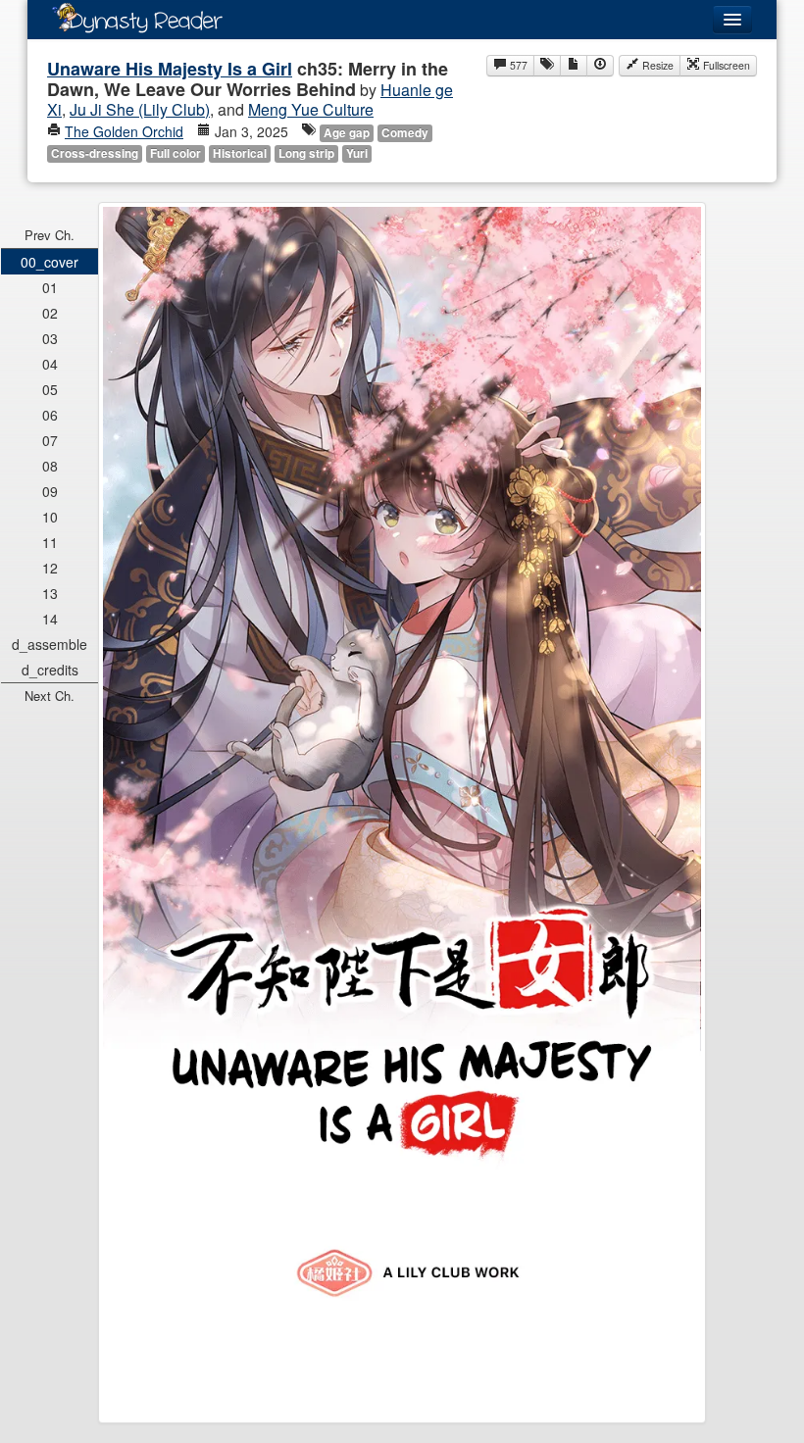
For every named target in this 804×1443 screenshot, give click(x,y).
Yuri (357, 153)
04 (50, 363)
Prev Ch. (50, 234)
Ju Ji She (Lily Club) (140, 109)
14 (50, 618)
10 (50, 516)
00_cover (49, 262)
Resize (656, 65)
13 (50, 593)
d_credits (50, 669)
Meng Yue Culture (311, 109)
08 (50, 465)
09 (50, 491)
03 (50, 338)
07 (50, 440)
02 (50, 313)
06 (50, 414)
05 (50, 389)
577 (517, 65)
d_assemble (49, 644)
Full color (175, 153)
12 (50, 567)
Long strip (306, 153)
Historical (240, 153)
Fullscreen (725, 65)
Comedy (404, 132)
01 (50, 287)
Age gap (347, 132)
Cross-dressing (94, 153)
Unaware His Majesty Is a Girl (169, 68)
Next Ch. (50, 695)
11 (50, 542)
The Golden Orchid (124, 131)
